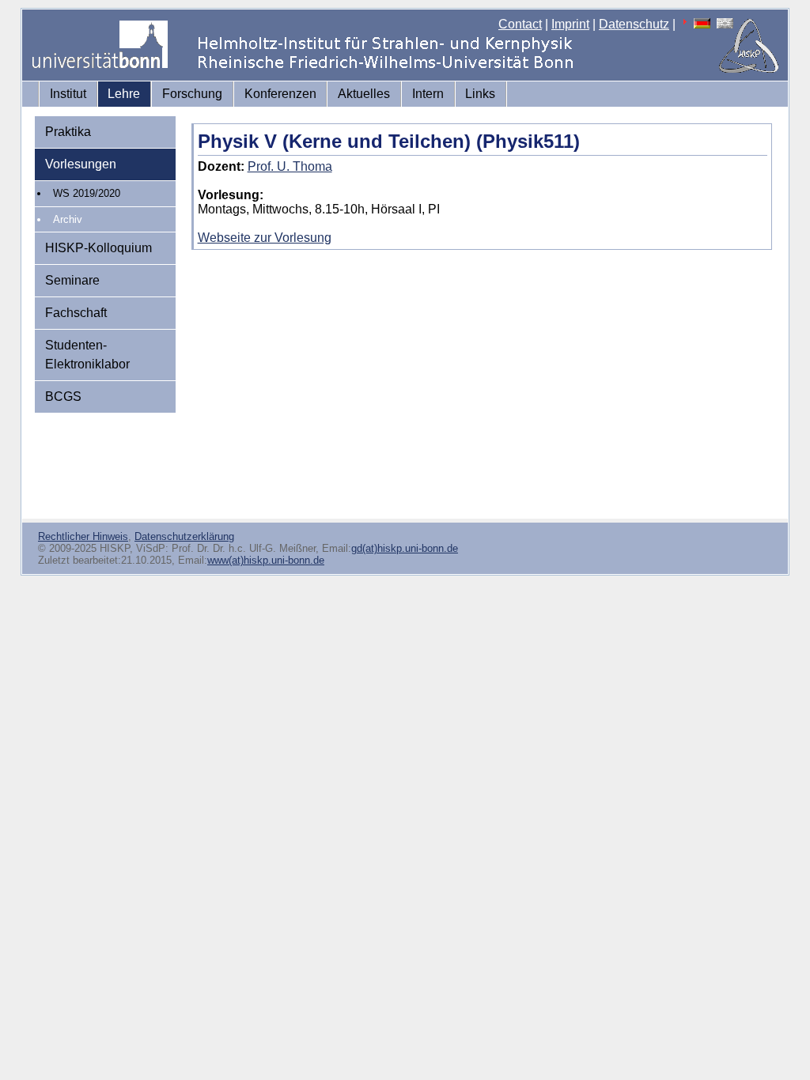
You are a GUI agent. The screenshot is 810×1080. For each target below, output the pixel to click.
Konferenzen (280, 93)
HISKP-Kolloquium (98, 248)
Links (480, 93)
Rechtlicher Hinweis (83, 536)
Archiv (67, 219)
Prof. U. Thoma (290, 166)
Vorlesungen (80, 164)
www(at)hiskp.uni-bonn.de (265, 560)
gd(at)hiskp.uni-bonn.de (404, 548)
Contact (520, 24)
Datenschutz (634, 24)
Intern (428, 93)
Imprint (570, 24)
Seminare (72, 280)
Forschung (192, 93)
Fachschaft (76, 312)
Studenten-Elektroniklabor (87, 354)
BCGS (63, 396)
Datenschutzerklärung (184, 536)
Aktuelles (364, 93)
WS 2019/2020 (86, 193)
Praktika (68, 131)
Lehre (124, 93)
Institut (68, 93)
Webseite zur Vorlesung (264, 237)
